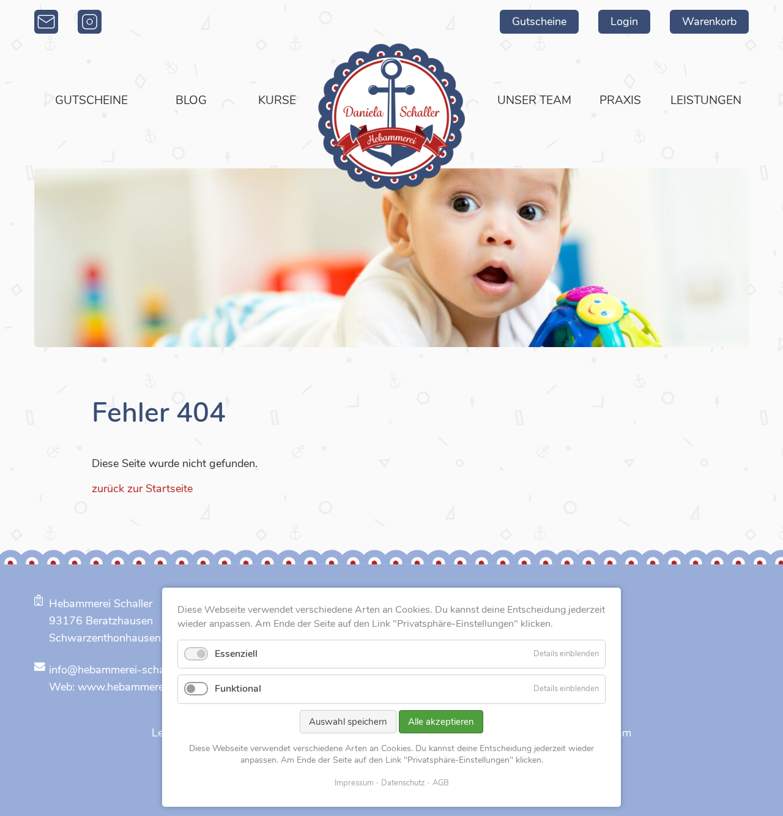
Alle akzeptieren (441, 722)
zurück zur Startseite (142, 488)
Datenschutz (403, 782)
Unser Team (534, 100)
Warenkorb (709, 21)
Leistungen (705, 100)
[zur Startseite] (391, 116)
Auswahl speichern (348, 722)
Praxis (620, 100)
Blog (191, 100)
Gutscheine (539, 21)
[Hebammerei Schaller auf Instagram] (90, 22)
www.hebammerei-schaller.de (150, 686)
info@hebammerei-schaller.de (121, 669)
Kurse (277, 100)
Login (624, 21)
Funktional (238, 688)
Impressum (354, 782)
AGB (440, 782)
